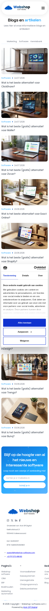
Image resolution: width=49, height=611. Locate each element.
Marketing (12, 41)
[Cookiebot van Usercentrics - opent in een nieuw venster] (34, 268)
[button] (43, 10)
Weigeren (24, 341)
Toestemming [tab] (9, 275)
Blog (46, 582)
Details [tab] (25, 275)
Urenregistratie (27, 580)
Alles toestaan (24, 323)
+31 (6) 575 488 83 (14, 556)
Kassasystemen (27, 576)
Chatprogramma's (29, 584)
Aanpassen (23, 331)
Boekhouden (7, 587)
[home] (17, 8)
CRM (3, 578)
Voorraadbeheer (28, 571)
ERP (2, 582)
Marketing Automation (7, 592)
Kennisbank (36, 41)
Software (23, 41)
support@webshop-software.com (21, 552)
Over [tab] (40, 275)
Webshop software (5, 573)
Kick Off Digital (30, 607)
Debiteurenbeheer (28, 588)
